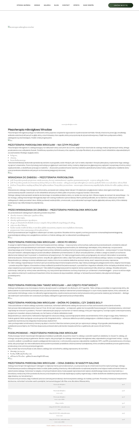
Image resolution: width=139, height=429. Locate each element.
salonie (94, 363)
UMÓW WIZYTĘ (121, 5)
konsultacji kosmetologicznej (111, 232)
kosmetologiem (105, 270)
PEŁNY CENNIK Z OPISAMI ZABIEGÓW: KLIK (59, 425)
